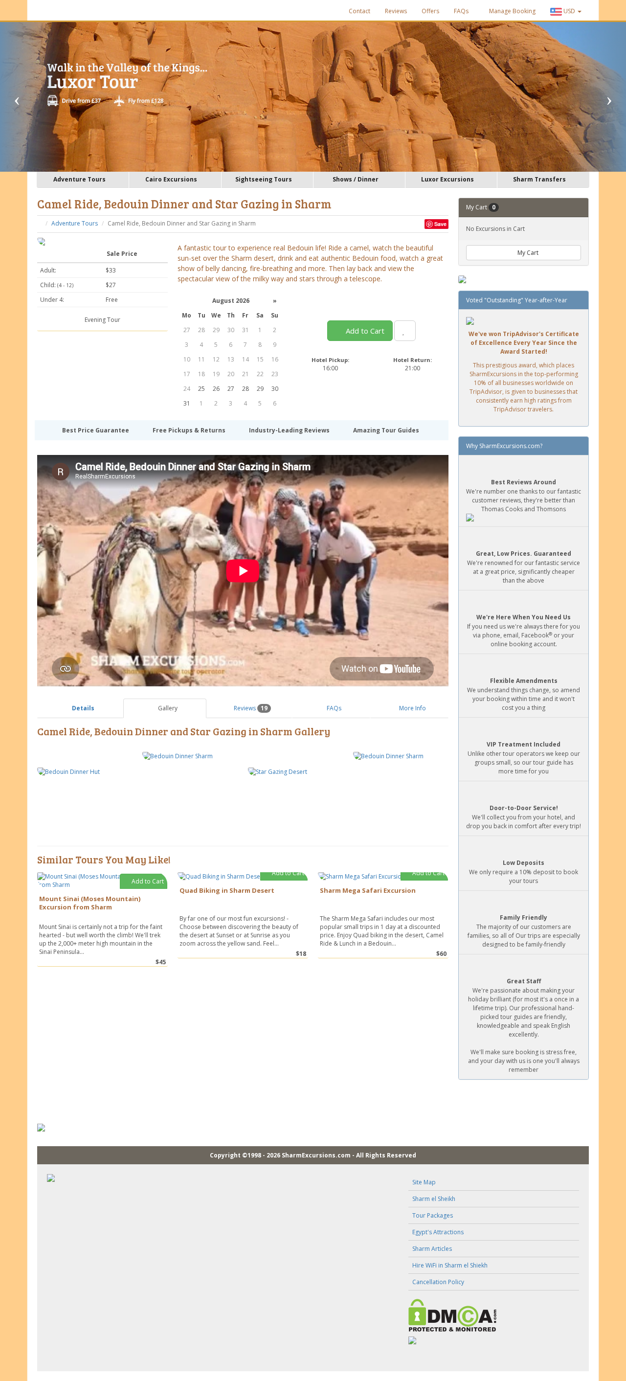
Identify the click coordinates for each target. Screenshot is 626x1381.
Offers (430, 11)
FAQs (461, 11)
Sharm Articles (432, 1249)
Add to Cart (364, 331)
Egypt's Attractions (438, 1232)
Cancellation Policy (438, 1282)
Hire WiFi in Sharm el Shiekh (450, 1265)
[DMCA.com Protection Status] (493, 1315)
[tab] (80, 708)
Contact (359, 11)
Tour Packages (432, 1215)
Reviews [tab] (250, 708)
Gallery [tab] (167, 708)
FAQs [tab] (333, 708)
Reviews (396, 11)
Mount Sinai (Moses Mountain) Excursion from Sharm (89, 903)
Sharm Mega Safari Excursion (368, 890)
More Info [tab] (412, 708)
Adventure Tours (74, 223)
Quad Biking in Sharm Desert (226, 890)
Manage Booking (512, 11)
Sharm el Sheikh (433, 1199)
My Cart (527, 253)
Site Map (424, 1182)
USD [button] (569, 11)
